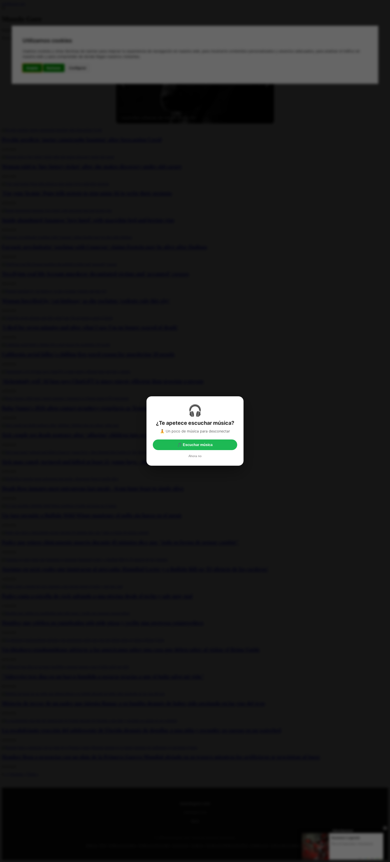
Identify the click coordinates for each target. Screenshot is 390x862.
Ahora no (195, 456)
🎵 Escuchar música (195, 445)
